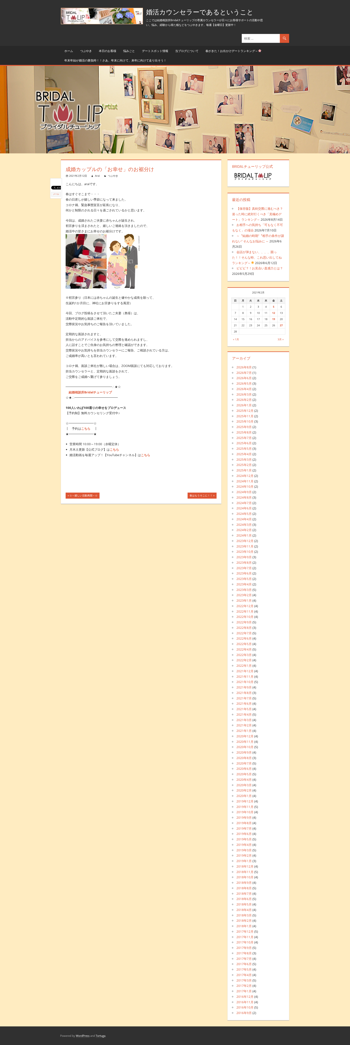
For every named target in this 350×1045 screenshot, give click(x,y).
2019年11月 (245, 807)
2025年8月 (244, 432)
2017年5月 (244, 969)
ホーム (68, 51)
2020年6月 (244, 769)
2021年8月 (244, 693)
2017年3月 (244, 980)
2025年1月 (244, 470)
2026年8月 (244, 367)
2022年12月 (245, 606)
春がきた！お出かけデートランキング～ (231, 51)
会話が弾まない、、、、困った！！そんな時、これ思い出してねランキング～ (257, 257)
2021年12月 (245, 671)
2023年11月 (245, 546)
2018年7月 (244, 893)
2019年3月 (244, 850)
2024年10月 (245, 486)
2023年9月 (244, 557)
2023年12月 (245, 541)
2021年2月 (244, 725)
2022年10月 (245, 617)
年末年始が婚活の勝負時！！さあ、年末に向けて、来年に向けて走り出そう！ (115, 60)
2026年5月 (244, 383)
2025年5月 (244, 448)
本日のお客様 (107, 51)
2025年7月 (244, 438)
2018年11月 (245, 872)
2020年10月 (245, 747)
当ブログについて (187, 51)
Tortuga (100, 1036)
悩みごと (129, 51)
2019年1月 (244, 861)
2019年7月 (244, 828)
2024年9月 (244, 492)
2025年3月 (244, 459)
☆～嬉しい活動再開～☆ (83, 496)
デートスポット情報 (155, 51)
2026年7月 (244, 373)
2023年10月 (245, 551)
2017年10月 (245, 942)
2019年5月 (244, 839)
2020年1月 (244, 796)
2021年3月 (244, 720)
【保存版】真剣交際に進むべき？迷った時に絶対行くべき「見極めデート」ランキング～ (257, 214)
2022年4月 (244, 649)
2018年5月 (244, 904)
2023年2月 (244, 595)
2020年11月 (245, 742)
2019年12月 (245, 801)
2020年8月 (244, 758)
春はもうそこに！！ (201, 496)
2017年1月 (244, 991)
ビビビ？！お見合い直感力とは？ (259, 268)
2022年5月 (244, 644)
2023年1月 (244, 600)
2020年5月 (244, 774)
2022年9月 (244, 622)
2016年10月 (245, 1007)
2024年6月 (244, 508)
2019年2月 (244, 855)
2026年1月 (244, 405)
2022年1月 (244, 665)
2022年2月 (244, 660)
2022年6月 (244, 638)
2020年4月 (244, 779)
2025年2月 (244, 465)
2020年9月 (244, 752)
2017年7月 (244, 959)
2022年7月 (244, 633)
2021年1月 (244, 731)
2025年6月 (244, 443)
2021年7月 (244, 698)
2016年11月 (245, 1002)
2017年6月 (244, 964)
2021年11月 (245, 676)
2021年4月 (244, 714)
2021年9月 (244, 687)
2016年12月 (245, 996)
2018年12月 (245, 866)
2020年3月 (244, 785)
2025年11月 (245, 416)
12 (273, 313)
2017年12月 (245, 931)
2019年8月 (244, 823)
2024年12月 (245, 476)
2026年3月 (244, 394)
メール (56, 194)
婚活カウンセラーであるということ (199, 12)
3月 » (281, 339)
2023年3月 (244, 590)
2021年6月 (244, 703)
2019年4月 (244, 845)
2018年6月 (244, 899)
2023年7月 (244, 568)
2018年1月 (244, 926)
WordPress (83, 1036)
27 (281, 325)
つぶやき (86, 51)
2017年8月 (244, 953)
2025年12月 (245, 411)
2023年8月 (244, 562)
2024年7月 (244, 503)
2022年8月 (244, 628)
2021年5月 (244, 709)
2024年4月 (244, 519)
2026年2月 (244, 400)
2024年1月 (244, 535)
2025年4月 (244, 454)
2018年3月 (244, 915)
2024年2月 (244, 530)
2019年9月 (244, 817)
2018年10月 (245, 877)
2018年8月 (244, 888)
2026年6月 (244, 378)
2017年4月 (244, 975)
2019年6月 (244, 834)
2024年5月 (244, 514)
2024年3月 (244, 524)
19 (273, 319)
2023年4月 (244, 584)
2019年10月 (245, 812)
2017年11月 (245, 937)
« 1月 (236, 339)
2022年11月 (245, 611)
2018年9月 (244, 882)
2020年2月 (244, 790)
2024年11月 (245, 481)
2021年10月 (245, 682)
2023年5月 (244, 579)
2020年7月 (244, 763)
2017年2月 (244, 986)
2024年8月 (244, 497)
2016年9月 (244, 1013)
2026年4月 (244, 389)
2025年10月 (245, 421)
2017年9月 (244, 948)
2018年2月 (244, 920)
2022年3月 (244, 655)
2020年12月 (245, 736)
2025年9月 (244, 427)
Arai (97, 175)
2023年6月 (244, 573)
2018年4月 (244, 910)
